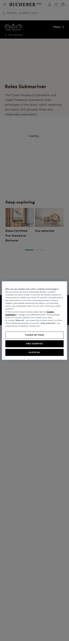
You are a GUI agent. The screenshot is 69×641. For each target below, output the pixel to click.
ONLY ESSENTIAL (34, 343)
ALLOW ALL (34, 352)
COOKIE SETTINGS (34, 335)
